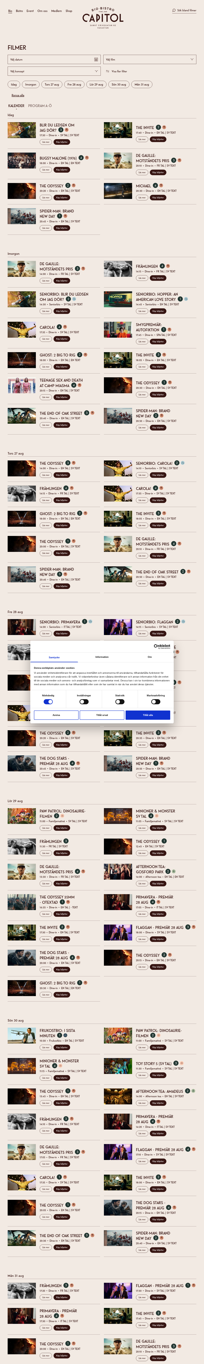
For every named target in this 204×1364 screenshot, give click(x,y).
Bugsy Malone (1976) (66, 158)
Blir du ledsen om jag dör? (57, 127)
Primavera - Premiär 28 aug (154, 899)
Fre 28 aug (74, 84)
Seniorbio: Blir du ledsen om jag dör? (64, 296)
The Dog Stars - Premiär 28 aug (62, 760)
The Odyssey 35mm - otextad (57, 899)
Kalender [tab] (16, 105)
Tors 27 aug (52, 84)
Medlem (56, 11)
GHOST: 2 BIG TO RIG (66, 355)
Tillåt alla (148, 715)
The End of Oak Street (69, 413)
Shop (69, 11)
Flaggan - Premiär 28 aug (166, 927)
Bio (10, 11)
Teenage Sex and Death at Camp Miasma (63, 382)
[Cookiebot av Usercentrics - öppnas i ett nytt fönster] (156, 646)
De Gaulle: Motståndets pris (161, 158)
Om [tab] (150, 657)
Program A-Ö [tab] (40, 105)
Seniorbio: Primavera (68, 622)
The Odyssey (60, 185)
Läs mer (45, 141)
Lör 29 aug (96, 84)
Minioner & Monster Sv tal (155, 813)
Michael (152, 185)
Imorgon (30, 84)
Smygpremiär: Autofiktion (156, 327)
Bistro (19, 11)
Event (30, 11)
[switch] (84, 701)
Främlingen (155, 266)
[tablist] (100, 106)
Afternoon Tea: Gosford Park (158, 869)
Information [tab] (102, 657)
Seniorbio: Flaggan (163, 622)
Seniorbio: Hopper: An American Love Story (164, 296)
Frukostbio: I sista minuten (57, 1033)
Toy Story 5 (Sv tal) (162, 1063)
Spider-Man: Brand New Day (57, 213)
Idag (14, 84)
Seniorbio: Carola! (162, 463)
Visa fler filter (119, 71)
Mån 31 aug (142, 84)
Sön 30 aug (119, 84)
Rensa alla (18, 95)
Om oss (42, 11)
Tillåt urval (102, 715)
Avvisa (56, 715)
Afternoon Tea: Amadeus (166, 1091)
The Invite (153, 127)
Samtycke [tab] (54, 657)
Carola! (56, 327)
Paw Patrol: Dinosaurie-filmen (63, 813)
